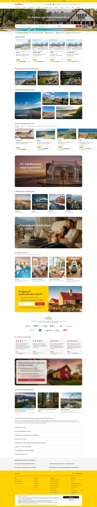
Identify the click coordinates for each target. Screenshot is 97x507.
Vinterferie (36, 479)
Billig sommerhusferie (54, 481)
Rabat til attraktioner (18, 483)
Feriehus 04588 (20, 353)
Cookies (72, 488)
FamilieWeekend (53, 490)
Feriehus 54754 (54, 353)
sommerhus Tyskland (73, 420)
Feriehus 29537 (35, 353)
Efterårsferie (36, 485)
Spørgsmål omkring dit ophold (76, 485)
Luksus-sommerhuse (54, 483)
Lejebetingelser (74, 492)
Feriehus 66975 (76, 353)
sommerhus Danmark (64, 420)
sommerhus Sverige (26, 421)
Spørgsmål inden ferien (75, 483)
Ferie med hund (53, 488)
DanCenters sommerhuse (55, 479)
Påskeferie (36, 481)
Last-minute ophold (18, 481)
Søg (78, 26)
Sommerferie (36, 483)
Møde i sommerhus (53, 492)
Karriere (72, 481)
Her (50, 501)
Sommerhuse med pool (54, 485)
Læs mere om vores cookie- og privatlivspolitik (26, 501)
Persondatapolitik (74, 490)
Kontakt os (73, 479)
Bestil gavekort (17, 479)
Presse (72, 494)
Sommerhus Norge (18, 421)
